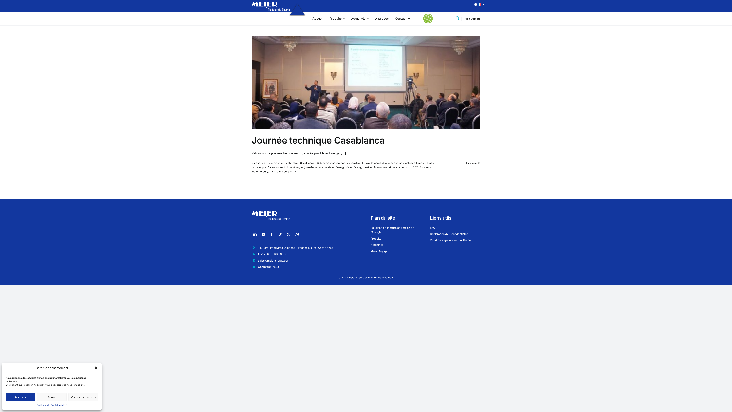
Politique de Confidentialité (52, 405)
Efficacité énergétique (375, 162)
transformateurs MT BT (284, 171)
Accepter (20, 397)
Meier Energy (354, 167)
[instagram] (297, 234)
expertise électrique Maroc (407, 162)
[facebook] (271, 234)
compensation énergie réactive (342, 162)
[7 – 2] (271, 3)
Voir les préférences (83, 397)
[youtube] (263, 234)
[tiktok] (280, 234)
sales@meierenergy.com (274, 260)
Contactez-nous (268, 266)
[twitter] (288, 234)
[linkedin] (255, 234)
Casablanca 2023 (310, 162)
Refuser (52, 397)
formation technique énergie (285, 167)
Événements (275, 162)
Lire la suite (473, 162)
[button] (96, 368)
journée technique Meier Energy (324, 167)
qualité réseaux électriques (380, 167)
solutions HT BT (408, 167)
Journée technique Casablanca (318, 140)
